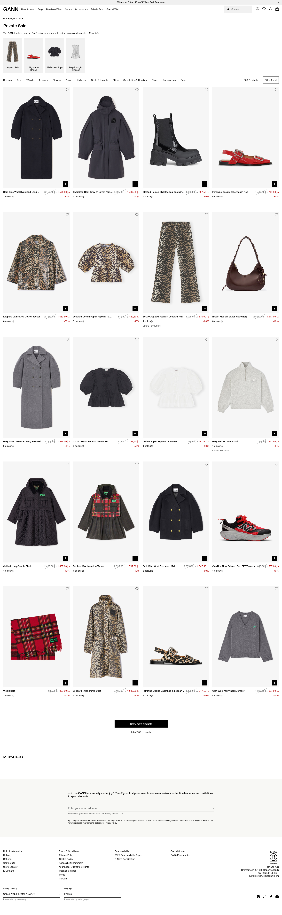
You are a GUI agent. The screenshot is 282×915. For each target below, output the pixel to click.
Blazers (57, 80)
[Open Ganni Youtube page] (277, 897)
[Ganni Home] (11, 9)
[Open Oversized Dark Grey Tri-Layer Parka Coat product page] (106, 137)
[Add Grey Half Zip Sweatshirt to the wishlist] (276, 339)
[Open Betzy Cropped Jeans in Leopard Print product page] (176, 262)
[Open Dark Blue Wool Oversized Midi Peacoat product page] (176, 511)
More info (94, 33)
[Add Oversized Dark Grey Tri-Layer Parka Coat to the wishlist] (136, 89)
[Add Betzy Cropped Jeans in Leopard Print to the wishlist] (206, 214)
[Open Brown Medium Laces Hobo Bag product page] (245, 262)
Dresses (7, 80)
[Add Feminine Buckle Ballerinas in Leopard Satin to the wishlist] (206, 588)
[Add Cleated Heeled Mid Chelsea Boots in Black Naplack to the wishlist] (206, 89)
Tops (19, 80)
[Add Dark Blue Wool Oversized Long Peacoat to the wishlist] (67, 89)
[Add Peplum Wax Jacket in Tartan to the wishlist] (136, 464)
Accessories (169, 80)
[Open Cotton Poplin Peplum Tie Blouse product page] (106, 387)
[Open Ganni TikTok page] (265, 897)
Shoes (155, 80)
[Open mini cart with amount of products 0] (277, 9)
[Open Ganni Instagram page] (258, 897)
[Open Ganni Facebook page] (271, 897)
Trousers (43, 80)
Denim (68, 80)
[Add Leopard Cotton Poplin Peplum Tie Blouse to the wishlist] (136, 214)
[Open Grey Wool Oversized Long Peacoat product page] (36, 387)
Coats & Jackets (99, 80)
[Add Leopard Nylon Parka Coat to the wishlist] (136, 588)
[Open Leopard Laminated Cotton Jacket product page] (36, 262)
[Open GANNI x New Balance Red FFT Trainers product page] (245, 511)
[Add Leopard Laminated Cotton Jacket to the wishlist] (67, 214)
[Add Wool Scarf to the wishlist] (67, 588)
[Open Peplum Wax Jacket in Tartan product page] (106, 511)
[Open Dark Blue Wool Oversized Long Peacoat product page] (36, 137)
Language (68, 889)
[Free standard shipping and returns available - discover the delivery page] (141, 2)
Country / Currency (10, 889)
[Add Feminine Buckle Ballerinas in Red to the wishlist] (276, 89)
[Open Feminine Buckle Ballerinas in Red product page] (245, 137)
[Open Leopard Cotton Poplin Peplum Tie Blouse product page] (106, 262)
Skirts (115, 80)
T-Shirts (30, 80)
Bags (183, 80)
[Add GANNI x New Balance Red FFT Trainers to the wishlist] (276, 464)
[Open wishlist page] (264, 9)
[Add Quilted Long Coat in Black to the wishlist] (67, 464)
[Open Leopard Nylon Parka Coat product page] (106, 636)
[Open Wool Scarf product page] (36, 636)
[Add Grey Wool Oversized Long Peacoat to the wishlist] (67, 339)
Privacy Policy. (111, 823)
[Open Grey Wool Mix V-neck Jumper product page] (245, 636)
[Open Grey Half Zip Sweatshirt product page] (245, 387)
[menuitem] (27, 9)
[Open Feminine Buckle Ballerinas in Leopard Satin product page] (176, 636)
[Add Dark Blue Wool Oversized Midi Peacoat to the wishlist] (206, 464)
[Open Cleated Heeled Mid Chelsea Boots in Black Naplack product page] (176, 137)
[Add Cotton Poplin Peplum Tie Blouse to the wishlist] (136, 339)
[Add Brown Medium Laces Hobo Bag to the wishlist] (276, 214)
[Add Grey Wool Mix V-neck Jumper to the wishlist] (276, 588)
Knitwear (81, 80)
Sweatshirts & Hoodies (135, 80)
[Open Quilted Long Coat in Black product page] (36, 511)
